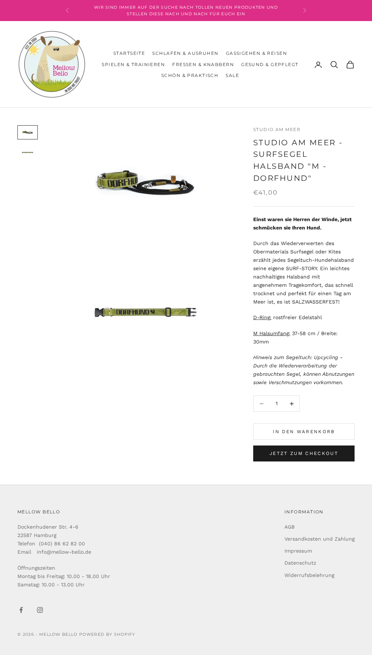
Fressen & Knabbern (203, 64)
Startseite (129, 53)
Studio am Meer (276, 129)
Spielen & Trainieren (133, 64)
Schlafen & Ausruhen (185, 53)
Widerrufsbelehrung (309, 575)
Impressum (298, 551)
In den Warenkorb (304, 431)
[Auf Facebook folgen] (21, 610)
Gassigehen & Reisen (256, 53)
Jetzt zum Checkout (304, 453)
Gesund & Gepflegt (269, 64)
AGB (289, 527)
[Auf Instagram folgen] (40, 610)
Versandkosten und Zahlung (319, 539)
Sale (232, 75)
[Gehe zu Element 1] (27, 132)
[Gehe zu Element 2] (27, 152)
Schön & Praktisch (189, 75)
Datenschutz (300, 563)
